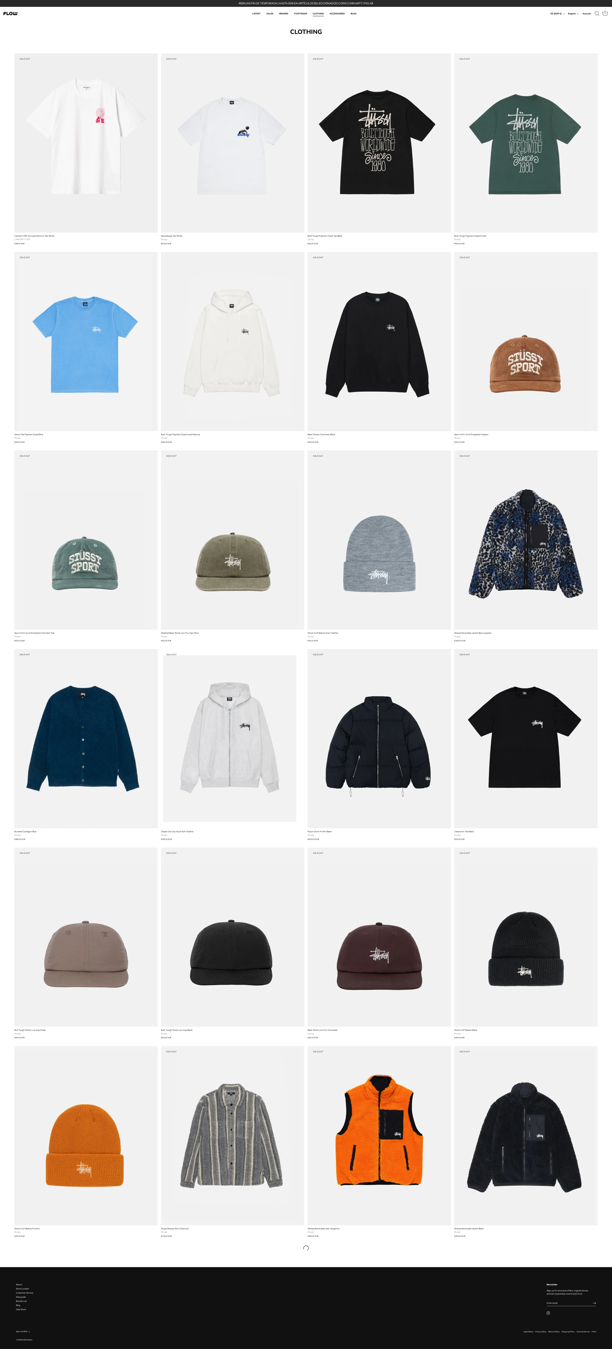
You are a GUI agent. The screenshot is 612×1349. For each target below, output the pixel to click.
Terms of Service (583, 1332)
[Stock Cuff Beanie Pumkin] (86, 1135)
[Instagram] (548, 1312)
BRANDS (283, 13)
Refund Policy (554, 1332)
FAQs (594, 1332)
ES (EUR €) (556, 13)
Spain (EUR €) (21, 1332)
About (19, 1284)
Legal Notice (528, 1332)
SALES (269, 13)
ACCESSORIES (337, 13)
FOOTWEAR (300, 13)
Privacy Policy (540, 1332)
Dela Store (21, 1309)
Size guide (21, 1297)
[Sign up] (594, 1303)
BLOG (354, 13)
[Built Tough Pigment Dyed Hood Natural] (232, 341)
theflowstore (27, 1340)
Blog (18, 1305)
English (572, 13)
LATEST (256, 13)
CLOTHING (318, 13)
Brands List (21, 1301)
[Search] (597, 13)
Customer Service (24, 1292)
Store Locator (22, 1288)
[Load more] (306, 1248)
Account (587, 13)
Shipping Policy (568, 1332)
